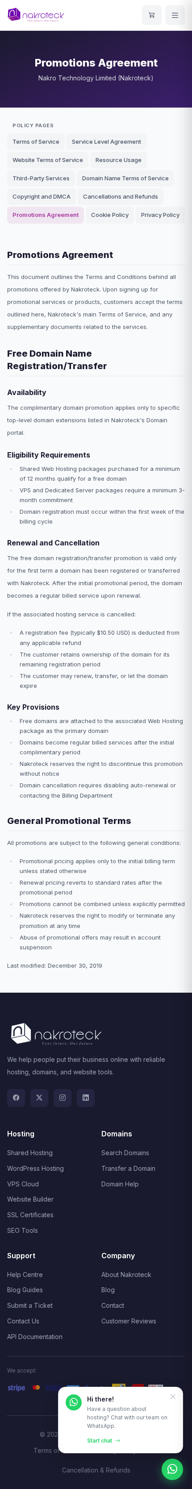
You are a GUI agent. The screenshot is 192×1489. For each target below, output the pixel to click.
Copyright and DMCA (42, 196)
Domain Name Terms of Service (125, 178)
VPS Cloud (23, 1184)
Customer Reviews (128, 1321)
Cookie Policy (110, 214)
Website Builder (30, 1199)
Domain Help (120, 1184)
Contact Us (23, 1321)
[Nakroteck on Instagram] (62, 1098)
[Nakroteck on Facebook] (16, 1098)
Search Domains (125, 1152)
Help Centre (25, 1274)
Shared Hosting (30, 1152)
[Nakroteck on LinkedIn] (86, 1098)
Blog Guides (25, 1290)
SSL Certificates (30, 1215)
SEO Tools (22, 1230)
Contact (112, 1305)
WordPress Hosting (35, 1168)
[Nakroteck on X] (39, 1098)
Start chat (99, 1440)
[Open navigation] (175, 15)
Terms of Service (36, 141)
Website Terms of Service (48, 159)
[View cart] (152, 15)
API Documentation (35, 1336)
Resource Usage (119, 159)
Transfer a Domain (128, 1168)
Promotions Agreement (46, 214)
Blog (108, 1290)
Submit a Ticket (30, 1305)
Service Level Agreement (106, 141)
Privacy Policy (160, 214)
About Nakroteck (126, 1274)
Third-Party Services (41, 178)
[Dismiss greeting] (173, 1397)
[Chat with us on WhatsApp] (172, 1469)
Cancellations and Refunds (120, 196)
